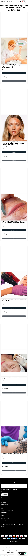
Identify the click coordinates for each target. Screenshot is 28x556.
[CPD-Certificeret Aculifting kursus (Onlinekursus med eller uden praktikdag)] (14, 193)
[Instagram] (6, 497)
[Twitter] (4, 497)
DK (24, 1)
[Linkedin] (11, 497)
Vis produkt (14, 81)
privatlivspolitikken (16, 491)
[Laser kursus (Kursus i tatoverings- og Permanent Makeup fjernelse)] (14, 426)
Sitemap (2, 526)
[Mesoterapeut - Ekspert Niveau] (14, 349)
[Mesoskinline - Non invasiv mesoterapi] (7, 2)
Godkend (5, 494)
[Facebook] (2, 497)
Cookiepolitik (11, 555)
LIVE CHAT (22, 553)
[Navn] (14, 484)
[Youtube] (9, 497)
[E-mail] (14, 487)
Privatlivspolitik (4, 555)
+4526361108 (6, 518)
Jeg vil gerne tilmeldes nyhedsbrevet (12, 489)
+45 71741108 (7, 516)
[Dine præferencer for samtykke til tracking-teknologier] (25, 554)
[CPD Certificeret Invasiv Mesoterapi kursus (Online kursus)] (14, 271)
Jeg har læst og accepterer (11, 491)
